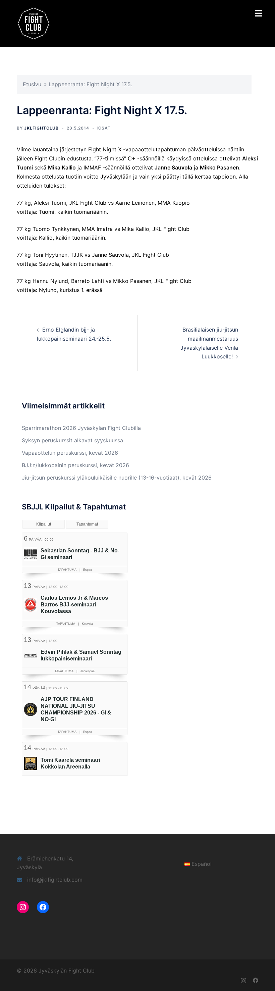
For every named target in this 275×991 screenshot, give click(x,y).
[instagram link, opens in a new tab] (243, 979)
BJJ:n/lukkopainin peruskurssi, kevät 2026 (75, 465)
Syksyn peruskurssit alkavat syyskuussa (72, 440)
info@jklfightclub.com (54, 879)
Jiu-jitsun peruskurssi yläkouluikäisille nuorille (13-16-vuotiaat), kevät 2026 (117, 477)
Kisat (104, 128)
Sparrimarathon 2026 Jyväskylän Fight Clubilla (81, 428)
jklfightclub (41, 128)
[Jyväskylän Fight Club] (33, 22)
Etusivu (32, 84)
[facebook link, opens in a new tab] (255, 979)
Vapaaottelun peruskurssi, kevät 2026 (70, 452)
